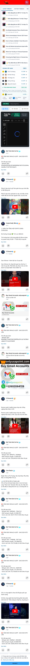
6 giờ (7, 557)
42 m (7, 225)
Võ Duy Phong (11, 80)
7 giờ (7, 586)
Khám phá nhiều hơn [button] (8, 660)
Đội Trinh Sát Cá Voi (12, 151)
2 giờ (7, 299)
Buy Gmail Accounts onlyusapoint (16, 295)
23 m (7, 153)
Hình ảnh (25, 108)
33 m (7, 181)
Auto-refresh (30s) (18, 98)
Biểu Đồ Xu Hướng (16, 115)
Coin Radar (9, 470)
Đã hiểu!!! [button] (15, 663)
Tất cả (6, 108)
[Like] (15, 174)
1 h (6, 253)
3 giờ (7, 400)
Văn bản (15, 108)
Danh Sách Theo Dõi (24, 115)
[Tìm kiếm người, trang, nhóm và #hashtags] (27, 2)
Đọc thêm (3, 169)
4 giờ (7, 472)
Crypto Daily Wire (11, 223)
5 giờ (7, 529)
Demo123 (10, 94)
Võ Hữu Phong (11, 74)
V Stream (9, 179)
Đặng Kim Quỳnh (12, 84)
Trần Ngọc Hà (11, 77)
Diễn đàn (11, 98)
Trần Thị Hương (11, 71)
